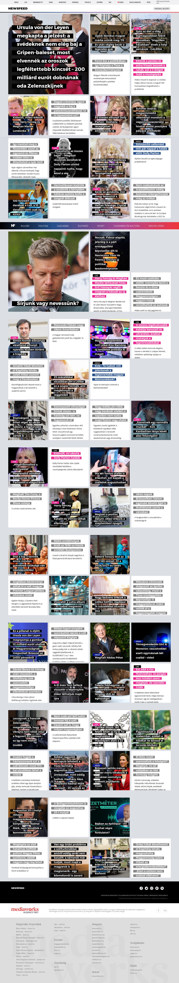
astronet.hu (97, 928)
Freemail (75, 2)
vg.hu (56, 967)
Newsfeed (62, 2)
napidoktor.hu (97, 944)
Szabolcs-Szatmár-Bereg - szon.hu (30, 972)
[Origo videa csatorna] (157, 888)
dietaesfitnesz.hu (99, 953)
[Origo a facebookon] (141, 888)
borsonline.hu (97, 976)
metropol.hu (135, 927)
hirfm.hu (133, 973)
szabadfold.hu (60, 947)
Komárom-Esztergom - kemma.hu (30, 963)
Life (25, 2)
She (110, 2)
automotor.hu (97, 932)
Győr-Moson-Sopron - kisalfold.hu (30, 950)
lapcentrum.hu (136, 956)
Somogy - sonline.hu (24, 969)
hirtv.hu (57, 950)
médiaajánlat (163, 895)
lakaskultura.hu (98, 935)
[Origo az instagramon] (151, 888)
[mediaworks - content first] (25, 910)
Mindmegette (38, 2)
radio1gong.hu (136, 970)
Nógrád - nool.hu (23, 966)
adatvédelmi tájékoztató (109, 895)
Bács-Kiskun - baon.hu (25, 928)
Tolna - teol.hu (22, 975)
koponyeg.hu (135, 950)
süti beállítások (142, 895)
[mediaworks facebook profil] (158, 910)
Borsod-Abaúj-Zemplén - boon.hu (30, 938)
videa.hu (133, 953)
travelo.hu (96, 950)
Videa (51, 2)
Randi (121, 2)
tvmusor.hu (96, 963)
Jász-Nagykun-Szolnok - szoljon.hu (30, 959)
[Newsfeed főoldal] (17, 888)
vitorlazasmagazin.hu (101, 956)
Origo (16, 2)
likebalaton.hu (98, 941)
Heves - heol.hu (22, 956)
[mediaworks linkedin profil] (165, 910)
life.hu (132, 930)
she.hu (133, 934)
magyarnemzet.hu (61, 944)
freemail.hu (134, 947)
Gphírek (100, 2)
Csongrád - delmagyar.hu (26, 941)
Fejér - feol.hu (22, 947)
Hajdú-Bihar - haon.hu (25, 953)
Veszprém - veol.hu (62, 927)
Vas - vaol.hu (59, 924)
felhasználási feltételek (127, 895)
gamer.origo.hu (98, 938)
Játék (148, 2)
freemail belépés (162, 9)
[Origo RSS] (162, 888)
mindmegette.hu (99, 947)
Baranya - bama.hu (24, 932)
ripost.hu (133, 924)
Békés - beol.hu (22, 935)
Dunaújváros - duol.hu (25, 944)
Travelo (88, 2)
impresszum (153, 895)
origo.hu (57, 953)
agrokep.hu (59, 970)
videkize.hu (96, 959)
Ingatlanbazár (135, 2)
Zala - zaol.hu (60, 930)
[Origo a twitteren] (146, 888)
